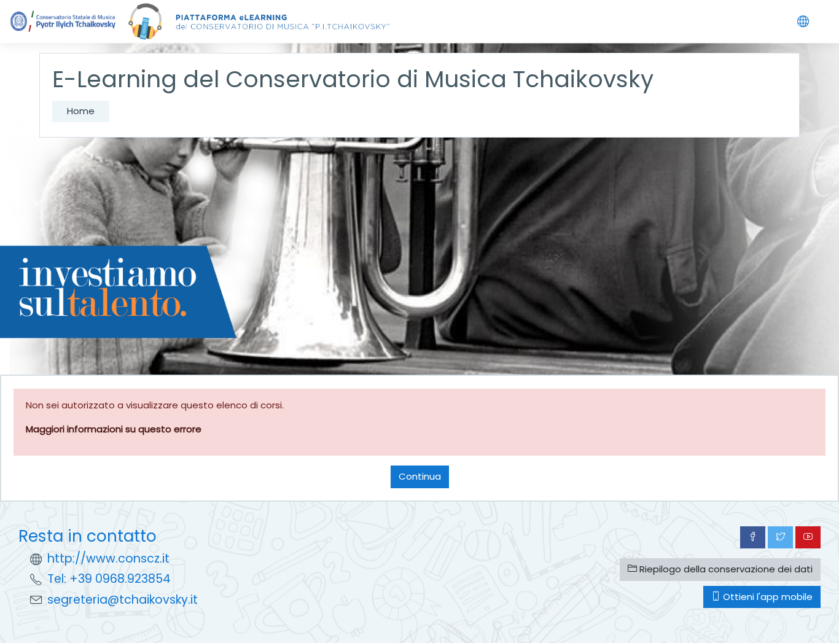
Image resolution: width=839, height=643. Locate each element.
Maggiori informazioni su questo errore (113, 429)
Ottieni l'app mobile (766, 596)
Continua (420, 476)
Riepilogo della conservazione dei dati (725, 569)
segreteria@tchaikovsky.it (122, 599)
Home (81, 110)
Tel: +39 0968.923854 (109, 579)
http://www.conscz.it (108, 558)
